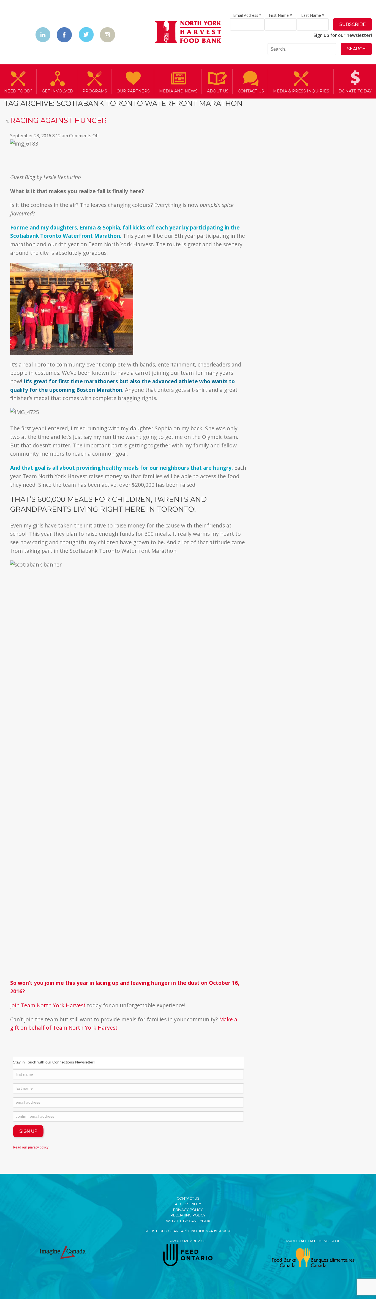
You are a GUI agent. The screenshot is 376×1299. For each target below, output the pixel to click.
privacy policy (38, 1147)
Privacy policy (188, 1210)
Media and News (178, 91)
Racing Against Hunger (58, 120)
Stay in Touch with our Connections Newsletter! (54, 1062)
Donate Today (355, 91)
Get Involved (57, 91)
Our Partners (133, 91)
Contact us (251, 91)
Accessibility (188, 1204)
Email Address (247, 15)
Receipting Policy (188, 1215)
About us (217, 91)
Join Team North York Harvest (48, 1005)
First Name (280, 15)
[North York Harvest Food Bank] (188, 33)
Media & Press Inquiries (301, 91)
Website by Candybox (188, 1221)
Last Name (312, 15)
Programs (94, 91)
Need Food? (18, 91)
